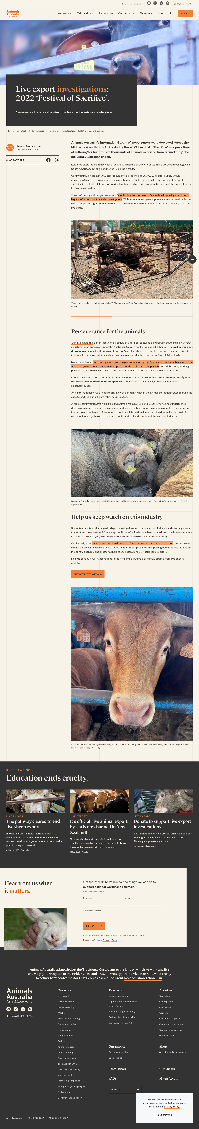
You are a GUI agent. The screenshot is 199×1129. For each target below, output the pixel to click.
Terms (114, 940)
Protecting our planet (69, 1080)
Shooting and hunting (69, 1018)
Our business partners (170, 1029)
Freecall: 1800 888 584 (21, 1016)
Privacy (106, 940)
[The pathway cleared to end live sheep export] (35, 801)
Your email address (98, 910)
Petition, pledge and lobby (122, 1011)
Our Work (21, 130)
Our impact (125, 13)
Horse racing (64, 1029)
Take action (84, 13)
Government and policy (70, 1097)
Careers (163, 1012)
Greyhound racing (67, 1024)
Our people (165, 1007)
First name (94, 898)
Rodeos (62, 1040)
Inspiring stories (66, 1074)
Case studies (115, 1057)
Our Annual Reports (169, 1018)
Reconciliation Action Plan (143, 978)
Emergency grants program (72, 1086)
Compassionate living (69, 1069)
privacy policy (138, 935)
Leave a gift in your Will (121, 1022)
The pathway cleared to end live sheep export (33, 823)
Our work (64, 13)
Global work (64, 1091)
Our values (164, 995)
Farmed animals (66, 1001)
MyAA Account (169, 1078)
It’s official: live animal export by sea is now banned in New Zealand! (99, 826)
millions (122, 532)
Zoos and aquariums (68, 1063)
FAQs (124, 3)
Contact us (136, 3)
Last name (134, 898)
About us (145, 13)
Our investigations (82, 342)
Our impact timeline (119, 1051)
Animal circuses (66, 1046)
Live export (38, 130)
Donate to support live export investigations (162, 823)
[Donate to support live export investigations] (163, 801)
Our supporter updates (171, 1024)
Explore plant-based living (122, 1017)
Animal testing (65, 1052)
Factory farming (66, 1007)
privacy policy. (172, 1106)
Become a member (118, 995)
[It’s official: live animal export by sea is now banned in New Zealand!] (99, 801)
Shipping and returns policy (173, 1051)
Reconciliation (166, 1035)
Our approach (166, 1001)
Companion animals (68, 1057)
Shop (161, 13)
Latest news (106, 13)
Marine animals (66, 1035)
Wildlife (62, 1012)
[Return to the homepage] (12, 13)
